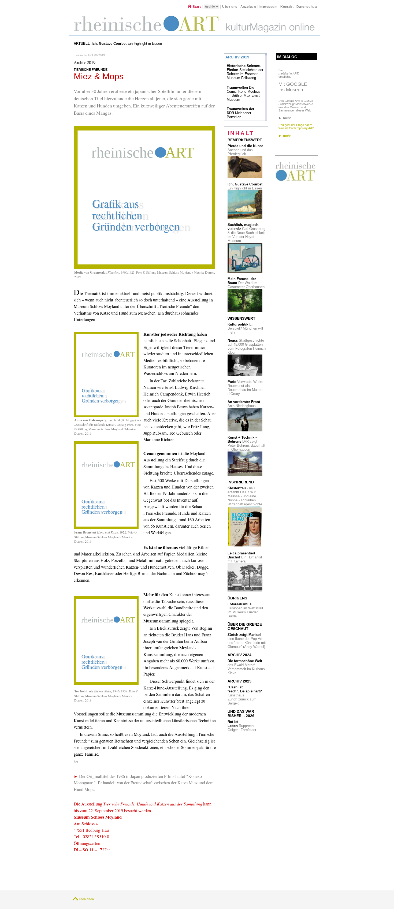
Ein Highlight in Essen (127, 44)
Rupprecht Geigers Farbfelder (242, 726)
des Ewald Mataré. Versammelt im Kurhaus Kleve (246, 667)
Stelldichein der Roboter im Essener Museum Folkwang (245, 72)
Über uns (229, 6)
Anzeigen (248, 6)
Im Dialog (287, 57)
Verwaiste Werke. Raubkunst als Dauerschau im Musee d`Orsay (246, 388)
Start (196, 6)
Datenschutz (307, 6)
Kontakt (286, 6)
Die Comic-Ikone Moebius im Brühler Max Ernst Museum (244, 93)
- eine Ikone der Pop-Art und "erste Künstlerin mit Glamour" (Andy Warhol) (247, 641)
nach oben (86, 899)
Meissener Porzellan (240, 113)
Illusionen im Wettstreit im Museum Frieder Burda (245, 610)
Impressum (268, 6)
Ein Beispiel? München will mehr (245, 328)
